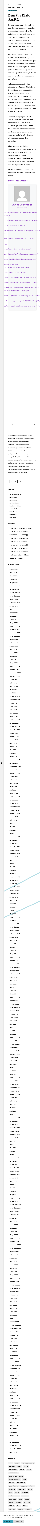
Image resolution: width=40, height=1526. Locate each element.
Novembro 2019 (15, 806)
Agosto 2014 (14, 1017)
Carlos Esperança (22, 204)
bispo (19, 1466)
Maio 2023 (13, 689)
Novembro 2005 (15, 1368)
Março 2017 (13, 914)
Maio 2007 (13, 1308)
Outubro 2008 (14, 1251)
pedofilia (12, 1509)
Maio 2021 (13, 750)
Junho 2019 (13, 823)
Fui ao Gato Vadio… (16, 558)
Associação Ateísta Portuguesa (17, 472)
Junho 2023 (14, 686)
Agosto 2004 (14, 1418)
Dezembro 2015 (15, 964)
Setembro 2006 (15, 1335)
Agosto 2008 (14, 1258)
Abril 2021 (13, 753)
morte (11, 1502)
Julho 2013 (13, 1061)
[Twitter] (16, 481)
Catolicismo (13, 1469)
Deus (24, 1479)
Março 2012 (13, 1114)
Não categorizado (13, 10)
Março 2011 (13, 1154)
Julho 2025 (13, 609)
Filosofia (24, 1486)
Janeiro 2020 (14, 800)
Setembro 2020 (15, 773)
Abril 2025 (13, 619)
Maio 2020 (13, 786)
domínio (11, 1483)
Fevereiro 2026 (15, 586)
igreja (17, 1492)
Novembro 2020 (15, 766)
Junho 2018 (13, 863)
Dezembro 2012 (15, 1084)
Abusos (17, 1463)
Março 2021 (13, 756)
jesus (17, 1496)
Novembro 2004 (15, 1409)
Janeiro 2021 (14, 763)
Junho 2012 (13, 1104)
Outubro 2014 (14, 1011)
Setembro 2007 (15, 1295)
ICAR (10, 1492)
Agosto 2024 (14, 646)
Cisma (22, 1469)
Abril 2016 (13, 950)
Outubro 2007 (14, 1291)
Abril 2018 (13, 870)
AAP (10, 1463)
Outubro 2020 (14, 770)
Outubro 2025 (14, 599)
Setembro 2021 (15, 736)
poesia (20, 1509)
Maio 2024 (13, 656)
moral (27, 1499)
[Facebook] (11, 481)
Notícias (27, 1502)
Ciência (29, 1469)
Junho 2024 (14, 653)
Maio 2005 (13, 1388)
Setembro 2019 (15, 813)
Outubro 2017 (14, 890)
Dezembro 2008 (15, 1245)
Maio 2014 (13, 1027)
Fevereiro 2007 (15, 1318)
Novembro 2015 (15, 967)
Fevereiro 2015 (15, 997)
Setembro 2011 (15, 1134)
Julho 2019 (13, 820)
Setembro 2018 (15, 853)
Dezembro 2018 (15, 843)
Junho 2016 (13, 944)
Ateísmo (12, 1466)
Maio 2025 (13, 616)
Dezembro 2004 (15, 1405)
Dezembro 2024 (15, 633)
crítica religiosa (14, 1479)
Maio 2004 (13, 1429)
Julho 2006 (13, 1342)
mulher (18, 1502)
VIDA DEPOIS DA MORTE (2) (19, 548)
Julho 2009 (13, 1221)
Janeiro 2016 (14, 960)
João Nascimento (14, 503)
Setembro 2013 (15, 1054)
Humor (30, 1489)
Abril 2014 (13, 1031)
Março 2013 (13, 1074)
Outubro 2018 (14, 850)
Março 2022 (14, 716)
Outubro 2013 (14, 1051)
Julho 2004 (13, 1422)
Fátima (31, 1486)
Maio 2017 (13, 907)
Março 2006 (14, 1355)
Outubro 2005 (14, 1372)
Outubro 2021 (14, 733)
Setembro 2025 (15, 603)
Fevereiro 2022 (15, 720)
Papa (18, 1506)
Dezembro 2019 (15, 803)
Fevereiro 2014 (15, 1037)
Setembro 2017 (15, 893)
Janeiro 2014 (14, 1041)
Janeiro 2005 (14, 1402)
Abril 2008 (13, 1271)
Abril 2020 (13, 790)
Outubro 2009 (14, 1211)
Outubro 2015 (14, 970)
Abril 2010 (13, 1191)
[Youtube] (20, 481)
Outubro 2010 (14, 1171)
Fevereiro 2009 (15, 1238)
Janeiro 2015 (14, 1000)
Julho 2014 (13, 1021)
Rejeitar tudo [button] (18, 1521)
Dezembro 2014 (15, 1004)
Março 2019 (13, 833)
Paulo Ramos (13, 512)
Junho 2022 (14, 713)
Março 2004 (14, 1435)
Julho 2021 (13, 743)
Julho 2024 (13, 649)
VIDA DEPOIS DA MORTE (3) (19, 545)
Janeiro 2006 (14, 1362)
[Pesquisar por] (34, 424)
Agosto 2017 (14, 897)
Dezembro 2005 (15, 1365)
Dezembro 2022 (15, 696)
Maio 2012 (13, 1108)
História (12, 1489)
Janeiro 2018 (14, 880)
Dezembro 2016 (15, 924)
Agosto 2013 (14, 1057)
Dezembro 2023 (15, 673)
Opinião (11, 1506)
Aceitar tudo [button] (8, 1521)
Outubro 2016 (14, 930)
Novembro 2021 (15, 730)
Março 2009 (14, 1235)
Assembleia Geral (28, 1463)
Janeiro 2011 (14, 1161)
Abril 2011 (13, 1151)
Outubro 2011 (14, 1131)
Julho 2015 (13, 980)
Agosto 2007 (14, 1298)
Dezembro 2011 (15, 1124)
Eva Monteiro (13, 497)
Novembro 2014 (15, 1007)
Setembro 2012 (15, 1094)
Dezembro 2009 (15, 1204)
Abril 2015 (13, 990)
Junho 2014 (13, 1024)
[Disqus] (22, 339)
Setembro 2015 (15, 974)
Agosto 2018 (14, 857)
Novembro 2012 (15, 1087)
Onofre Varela (13, 509)
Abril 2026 (13, 579)
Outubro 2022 (14, 703)
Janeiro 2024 (14, 669)
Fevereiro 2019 (15, 837)
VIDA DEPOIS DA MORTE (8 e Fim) (21, 528)
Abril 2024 (13, 659)
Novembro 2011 (15, 1128)
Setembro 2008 (15, 1255)
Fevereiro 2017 (15, 917)
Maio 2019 (13, 827)
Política (28, 1509)
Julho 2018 (13, 860)
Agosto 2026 (14, 569)
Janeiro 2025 (14, 629)
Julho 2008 (13, 1261)
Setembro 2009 (15, 1215)
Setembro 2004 (15, 1415)
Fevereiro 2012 (15, 1118)
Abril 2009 (13, 1231)
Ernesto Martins (15, 494)
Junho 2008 (14, 1265)
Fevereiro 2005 (15, 1398)
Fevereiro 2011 (14, 1158)
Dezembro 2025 (15, 592)
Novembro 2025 (15, 596)
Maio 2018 (13, 867)
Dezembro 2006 (15, 1325)
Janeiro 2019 (14, 840)
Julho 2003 (13, 1452)
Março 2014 (13, 1034)
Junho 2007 (14, 1305)
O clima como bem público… (19, 555)
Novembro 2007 (15, 1288)
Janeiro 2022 (14, 723)
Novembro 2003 (15, 1449)
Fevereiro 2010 (15, 1198)
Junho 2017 (13, 904)
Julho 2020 (13, 780)
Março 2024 (14, 663)
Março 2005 (14, 1395)
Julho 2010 (13, 1181)
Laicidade (25, 1496)
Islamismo (25, 1492)
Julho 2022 (13, 710)
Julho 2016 (13, 940)
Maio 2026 (13, 576)
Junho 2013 (13, 1064)
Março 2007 (14, 1315)
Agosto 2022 (14, 706)
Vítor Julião (13, 517)
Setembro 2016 (15, 934)
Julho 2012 (13, 1101)
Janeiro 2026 (14, 589)
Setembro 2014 (15, 1014)
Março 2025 (14, 623)
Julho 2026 (13, 572)
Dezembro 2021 (15, 726)
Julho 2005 (13, 1382)
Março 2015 (13, 994)
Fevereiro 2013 (15, 1077)
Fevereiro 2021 (15, 760)
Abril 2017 (13, 910)
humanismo (21, 1489)
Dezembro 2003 (15, 1445)
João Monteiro (14, 500)
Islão (11, 1496)
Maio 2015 (13, 987)
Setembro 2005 (15, 1375)
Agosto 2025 (14, 606)
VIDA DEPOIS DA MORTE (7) (19, 531)
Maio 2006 (13, 1348)
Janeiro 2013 (14, 1081)
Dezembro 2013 (15, 1044)
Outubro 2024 (14, 639)
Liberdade (12, 1499)
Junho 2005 (14, 1385)
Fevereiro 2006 (15, 1358)
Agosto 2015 (14, 977)
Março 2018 (13, 873)
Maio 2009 (13, 1228)
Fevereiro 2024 (15, 666)
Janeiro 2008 (14, 1281)
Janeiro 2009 (14, 1241)
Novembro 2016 (15, 927)
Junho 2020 (14, 783)
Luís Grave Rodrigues (15, 506)
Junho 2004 (14, 1425)
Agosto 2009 (14, 1218)
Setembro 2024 (15, 643)
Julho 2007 (13, 1301)
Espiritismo (21, 1483)
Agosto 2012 (14, 1097)
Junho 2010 (13, 1184)
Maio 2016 (13, 947)
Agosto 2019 (14, 817)
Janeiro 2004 (14, 1442)
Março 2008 (14, 1275)
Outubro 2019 (14, 810)
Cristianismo (13, 1473)
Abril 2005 (13, 1392)
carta (26, 1466)
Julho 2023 (13, 683)
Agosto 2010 (14, 1178)
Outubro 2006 (14, 1332)
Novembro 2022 (15, 699)
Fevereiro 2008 (15, 1278)
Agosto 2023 (14, 679)
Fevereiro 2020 (15, 797)
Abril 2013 (13, 1071)
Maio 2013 (13, 1067)
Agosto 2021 (14, 740)
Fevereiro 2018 (15, 877)
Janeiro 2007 (14, 1322)
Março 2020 (14, 793)
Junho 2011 (13, 1144)
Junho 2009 (14, 1225)
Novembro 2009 (15, 1208)
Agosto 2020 (14, 776)
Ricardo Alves (13, 514)
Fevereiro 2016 (15, 957)
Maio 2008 (13, 1268)
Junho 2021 (13, 746)
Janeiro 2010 (14, 1201)
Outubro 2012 (14, 1091)
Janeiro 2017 (14, 920)
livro (20, 1499)
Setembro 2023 (15, 676)
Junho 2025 (14, 613)
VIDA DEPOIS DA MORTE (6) (19, 535)
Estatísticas (13, 1486)
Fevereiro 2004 (15, 1439)
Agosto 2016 (14, 937)
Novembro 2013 (15, 1047)
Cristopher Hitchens (16, 1476)
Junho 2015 (13, 984)
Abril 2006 (13, 1352)
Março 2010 (13, 1194)
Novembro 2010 (15, 1168)
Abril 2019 (13, 830)
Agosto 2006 (14, 1338)
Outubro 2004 (14, 1412)
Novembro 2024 (15, 636)
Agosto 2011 (14, 1138)
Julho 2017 (13, 900)
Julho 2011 (13, 1141)
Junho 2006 (14, 1345)
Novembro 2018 (15, 847)
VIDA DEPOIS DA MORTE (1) (19, 551)
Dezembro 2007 (15, 1285)
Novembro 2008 (15, 1248)
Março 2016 (13, 954)
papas (25, 1506)
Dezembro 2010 (15, 1164)
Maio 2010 (13, 1188)
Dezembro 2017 (15, 883)
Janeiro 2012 (14, 1121)
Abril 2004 (13, 1432)
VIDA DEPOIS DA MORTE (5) (19, 538)
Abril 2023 (13, 693)
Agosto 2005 (14, 1378)
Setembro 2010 (15, 1174)
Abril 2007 (13, 1311)
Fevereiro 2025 (15, 626)
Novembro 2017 (15, 887)
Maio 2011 (13, 1148)
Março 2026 (14, 582)
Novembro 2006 (15, 1328)
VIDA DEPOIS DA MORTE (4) (19, 541)
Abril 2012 (13, 1111)
